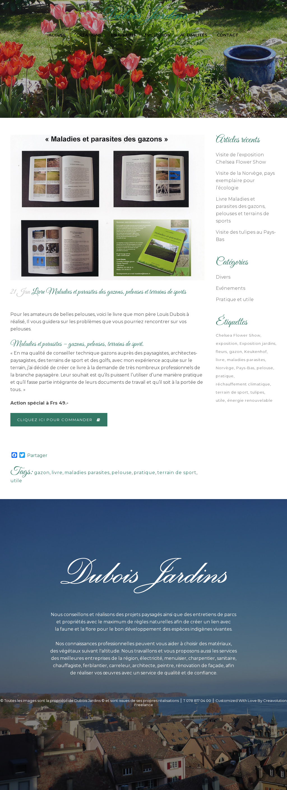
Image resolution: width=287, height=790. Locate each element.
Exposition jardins (258, 343)
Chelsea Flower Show (238, 335)
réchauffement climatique (243, 384)
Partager (37, 455)
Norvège (225, 368)
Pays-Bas (245, 368)
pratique (144, 472)
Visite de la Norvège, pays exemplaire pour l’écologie (245, 180)
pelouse (122, 472)
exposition (226, 343)
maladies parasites (87, 472)
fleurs (221, 351)
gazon (42, 472)
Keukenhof (255, 351)
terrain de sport (176, 472)
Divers (223, 277)
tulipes (257, 392)
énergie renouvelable (250, 400)
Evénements (230, 288)
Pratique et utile (235, 299)
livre (57, 472)
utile (16, 480)
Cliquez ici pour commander (54, 419)
